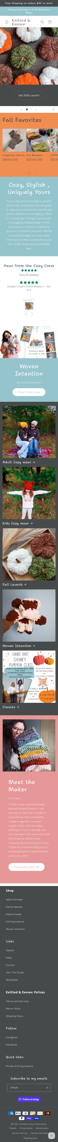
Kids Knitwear (14, 914)
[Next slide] (36, 109)
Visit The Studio (15, 972)
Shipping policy (30, 1138)
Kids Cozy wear (16, 523)
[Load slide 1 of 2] (27, 109)
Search (10, 950)
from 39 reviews (29, 274)
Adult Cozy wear (17, 462)
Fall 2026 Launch (27, 95)
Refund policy (42, 1128)
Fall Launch (13, 585)
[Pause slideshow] (54, 109)
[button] (7, 22)
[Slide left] (22, 173)
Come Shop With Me (27, 866)
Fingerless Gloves (14, 155)
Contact (10, 965)
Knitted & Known (27, 1124)
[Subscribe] (47, 1088)
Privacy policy (26, 1128)
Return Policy (13, 1008)
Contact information (39, 1133)
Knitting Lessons (15, 921)
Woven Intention (17, 646)
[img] (29, 270)
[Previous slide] (21, 109)
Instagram (12, 1037)
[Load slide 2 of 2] (31, 109)
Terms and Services (17, 1001)
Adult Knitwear (14, 899)
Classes (9, 707)
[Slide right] (36, 173)
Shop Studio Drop (29, 392)
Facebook (11, 1044)
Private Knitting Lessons (19, 1066)
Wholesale (12, 979)
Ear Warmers (34, 155)
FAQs (9, 957)
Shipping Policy (14, 1016)
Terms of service (19, 1133)
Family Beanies (14, 907)
